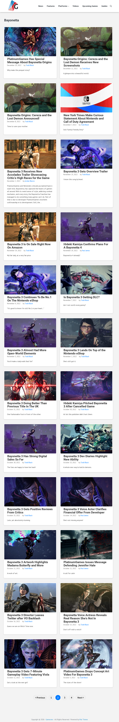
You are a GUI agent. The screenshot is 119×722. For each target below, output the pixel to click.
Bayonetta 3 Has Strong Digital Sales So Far (27, 458)
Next (80, 697)
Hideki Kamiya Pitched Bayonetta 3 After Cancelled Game (85, 405)
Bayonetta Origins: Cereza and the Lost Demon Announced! (29, 117)
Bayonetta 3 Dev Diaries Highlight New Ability (85, 458)
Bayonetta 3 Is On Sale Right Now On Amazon (29, 246)
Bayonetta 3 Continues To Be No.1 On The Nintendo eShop (29, 299)
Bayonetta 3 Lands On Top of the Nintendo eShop (85, 352)
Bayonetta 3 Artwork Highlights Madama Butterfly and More (27, 564)
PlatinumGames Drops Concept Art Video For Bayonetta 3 (86, 673)
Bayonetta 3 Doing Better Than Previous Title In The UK (27, 405)
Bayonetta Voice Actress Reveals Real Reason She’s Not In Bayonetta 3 (85, 618)
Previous (41, 697)
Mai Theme (83, 719)
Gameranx (49, 719)
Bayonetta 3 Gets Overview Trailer (86, 171)
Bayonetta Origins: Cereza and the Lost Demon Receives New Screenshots (86, 62)
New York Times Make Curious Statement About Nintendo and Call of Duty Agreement (84, 118)
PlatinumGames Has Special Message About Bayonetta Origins (29, 60)
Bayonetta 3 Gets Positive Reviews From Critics (30, 511)
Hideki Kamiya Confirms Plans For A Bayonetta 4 (86, 246)
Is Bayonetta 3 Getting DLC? (82, 297)
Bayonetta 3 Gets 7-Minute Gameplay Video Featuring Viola (28, 673)
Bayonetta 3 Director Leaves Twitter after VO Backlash (25, 617)
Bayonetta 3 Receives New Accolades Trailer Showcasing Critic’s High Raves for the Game (28, 175)
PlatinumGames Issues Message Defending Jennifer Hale (85, 564)
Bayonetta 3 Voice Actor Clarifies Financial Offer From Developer (85, 511)
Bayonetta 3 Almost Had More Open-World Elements (26, 352)
